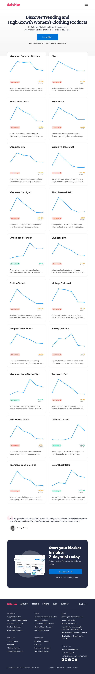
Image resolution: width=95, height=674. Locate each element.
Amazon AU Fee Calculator (44, 623)
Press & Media (60, 667)
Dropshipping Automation (17, 620)
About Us (24, 604)
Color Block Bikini (61, 465)
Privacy (75, 667)
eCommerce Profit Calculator (45, 617)
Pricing (35, 604)
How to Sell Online (69, 620)
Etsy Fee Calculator (41, 630)
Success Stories (13, 641)
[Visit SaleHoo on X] (76, 659)
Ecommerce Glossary (42, 648)
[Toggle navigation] (86, 4)
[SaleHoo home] (12, 604)
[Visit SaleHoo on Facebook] (63, 659)
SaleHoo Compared (41, 651)
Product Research (14, 627)
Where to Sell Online (70, 623)
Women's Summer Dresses (25, 56)
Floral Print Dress (19, 101)
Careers (51, 667)
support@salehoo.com (70, 649)
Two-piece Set (60, 374)
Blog (55, 604)
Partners (37, 644)
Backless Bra (59, 237)
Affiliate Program (13, 648)
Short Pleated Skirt (62, 192)
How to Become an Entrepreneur (74, 633)
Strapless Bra (17, 147)
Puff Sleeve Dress (19, 419)
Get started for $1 (66, 572)
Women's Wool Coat (63, 147)
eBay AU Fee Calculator (43, 627)
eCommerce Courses (15, 623)
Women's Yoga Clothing (23, 465)
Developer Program (41, 641)
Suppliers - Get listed (15, 651)
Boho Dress (58, 101)
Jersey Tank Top (60, 328)
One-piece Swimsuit (21, 237)
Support (64, 604)
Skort (54, 56)
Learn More (47, 37)
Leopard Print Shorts (21, 328)
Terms (69, 667)
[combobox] (82, 604)
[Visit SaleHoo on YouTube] (73, 659)
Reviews (45, 604)
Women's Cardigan (20, 192)
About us (10, 644)
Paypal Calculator (41, 620)
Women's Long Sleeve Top (24, 374)
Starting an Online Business (72, 617)
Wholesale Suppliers (15, 630)
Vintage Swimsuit (61, 283)
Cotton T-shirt (17, 283)
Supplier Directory (14, 617)
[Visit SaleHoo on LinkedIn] (66, 659)
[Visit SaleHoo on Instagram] (69, 659)
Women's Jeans (60, 419)
